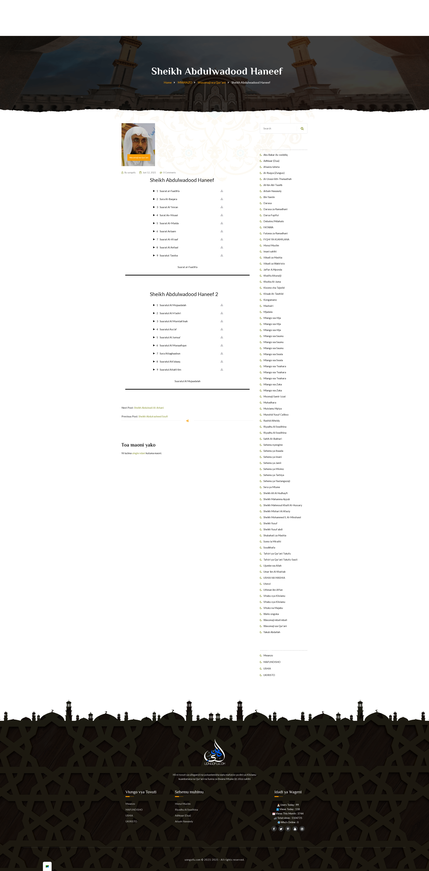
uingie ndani (138, 453)
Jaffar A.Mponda (272, 269)
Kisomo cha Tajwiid (274, 287)
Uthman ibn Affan (273, 589)
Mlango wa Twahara (274, 366)
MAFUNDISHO (272, 661)
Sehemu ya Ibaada (273, 450)
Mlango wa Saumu (273, 335)
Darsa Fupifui (271, 215)
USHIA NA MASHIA (274, 577)
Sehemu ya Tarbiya (273, 474)
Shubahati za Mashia (274, 535)
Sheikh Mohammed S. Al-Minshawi (282, 517)
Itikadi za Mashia (272, 257)
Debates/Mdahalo (273, 221)
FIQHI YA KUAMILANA (276, 239)
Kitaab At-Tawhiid (273, 293)
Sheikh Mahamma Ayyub (276, 499)
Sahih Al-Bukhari (272, 438)
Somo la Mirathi (272, 541)
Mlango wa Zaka (272, 384)
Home (168, 82)
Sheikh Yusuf (270, 523)
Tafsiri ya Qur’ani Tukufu (277, 553)
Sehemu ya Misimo (273, 468)
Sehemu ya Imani (272, 456)
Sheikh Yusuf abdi (273, 529)
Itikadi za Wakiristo (274, 263)
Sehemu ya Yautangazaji (276, 480)
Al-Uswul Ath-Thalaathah (277, 178)
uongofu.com (193, 859)
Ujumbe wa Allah (272, 565)
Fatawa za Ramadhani (275, 233)
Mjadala (267, 311)
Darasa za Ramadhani (275, 209)
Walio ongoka (271, 613)
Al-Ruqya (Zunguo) (274, 172)
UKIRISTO (269, 674)
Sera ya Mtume (271, 487)
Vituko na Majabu (273, 607)
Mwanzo (268, 655)
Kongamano (270, 299)
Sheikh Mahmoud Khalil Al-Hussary (282, 505)
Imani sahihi (270, 251)
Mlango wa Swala (273, 354)
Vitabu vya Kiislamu (274, 595)
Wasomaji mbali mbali (275, 619)
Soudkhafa (269, 547)
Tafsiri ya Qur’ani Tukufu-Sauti (280, 559)
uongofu (132, 172)
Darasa (267, 203)
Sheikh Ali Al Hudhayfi (275, 493)
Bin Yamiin (269, 197)
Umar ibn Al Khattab (274, 571)
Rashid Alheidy (271, 420)
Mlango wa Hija (272, 317)
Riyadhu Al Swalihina (274, 426)
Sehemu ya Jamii (272, 462)
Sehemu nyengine (273, 444)
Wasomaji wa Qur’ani (212, 82)
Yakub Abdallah (271, 632)
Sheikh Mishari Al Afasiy (276, 511)
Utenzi (267, 583)
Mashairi (268, 305)
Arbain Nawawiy (272, 190)
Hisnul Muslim (271, 245)
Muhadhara (269, 402)
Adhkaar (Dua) (271, 160)
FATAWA (268, 227)
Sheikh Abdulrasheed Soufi (153, 416)
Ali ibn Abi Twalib (272, 184)
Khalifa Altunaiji (272, 275)
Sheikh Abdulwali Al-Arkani (149, 407)
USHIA (267, 668)
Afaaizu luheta (271, 166)
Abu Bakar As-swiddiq (275, 154)
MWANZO (185, 82)
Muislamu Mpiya (272, 408)
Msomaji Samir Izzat (274, 396)
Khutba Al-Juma (272, 281)
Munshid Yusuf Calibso (276, 414)
